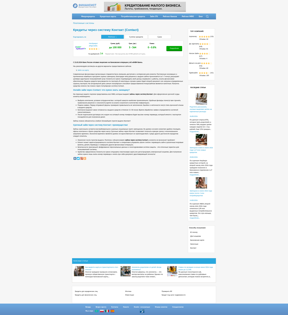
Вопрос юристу (101, 307)
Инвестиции (129, 295)
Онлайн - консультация (142, 307)
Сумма (136, 37)
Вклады (88, 307)
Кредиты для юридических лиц (86, 291)
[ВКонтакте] (75, 158)
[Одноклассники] (84, 158)
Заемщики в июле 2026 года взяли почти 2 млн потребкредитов (201, 193)
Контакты (114, 307)
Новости (126, 307)
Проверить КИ (167, 291)
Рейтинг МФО (188, 16)
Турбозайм (193, 73)
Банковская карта (197, 240)
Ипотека (128, 291)
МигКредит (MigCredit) (93, 44)
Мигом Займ (194, 53)
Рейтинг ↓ (112, 37)
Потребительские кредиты (133, 16)
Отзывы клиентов (161, 307)
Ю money (193, 232)
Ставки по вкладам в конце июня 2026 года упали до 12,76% (195, 268)
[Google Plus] (81, 158)
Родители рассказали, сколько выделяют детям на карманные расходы (201, 109)
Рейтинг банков (170, 16)
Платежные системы (83, 23)
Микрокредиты (88, 16)
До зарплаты (194, 44)
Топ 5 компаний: (197, 31)
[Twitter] (78, 158)
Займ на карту (83, 70)
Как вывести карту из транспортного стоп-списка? (102, 268)
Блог (201, 16)
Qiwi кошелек (195, 236)
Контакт (193, 248)
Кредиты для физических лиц (86, 295)
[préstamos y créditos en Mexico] (107, 311)
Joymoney (193, 36)
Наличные (194, 244)
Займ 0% (154, 16)
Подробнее (174, 48)
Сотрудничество (178, 307)
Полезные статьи (80, 261)
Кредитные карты (108, 16)
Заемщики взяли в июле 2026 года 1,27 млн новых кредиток (201, 150)
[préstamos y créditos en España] (112, 311)
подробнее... (195, 132)
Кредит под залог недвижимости (174, 295)
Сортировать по (79, 37)
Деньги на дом (195, 63)
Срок (160, 37)
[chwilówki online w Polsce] (102, 311)
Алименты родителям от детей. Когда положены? (146, 268)
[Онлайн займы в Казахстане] (96, 311)
